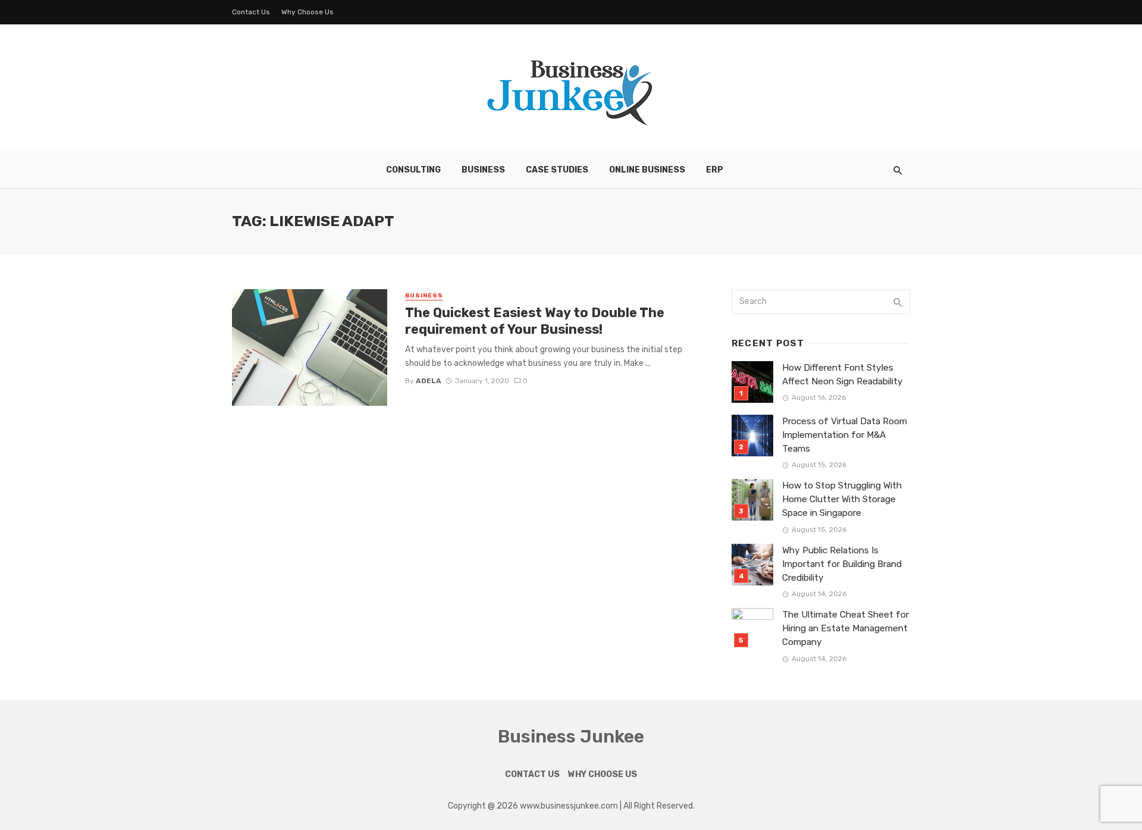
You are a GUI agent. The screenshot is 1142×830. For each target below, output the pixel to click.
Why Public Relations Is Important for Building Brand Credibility (842, 564)
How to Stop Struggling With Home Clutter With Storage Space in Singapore (842, 499)
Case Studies (557, 170)
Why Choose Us (307, 12)
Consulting (413, 170)
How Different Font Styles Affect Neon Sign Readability (842, 374)
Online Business (647, 170)
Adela (428, 381)
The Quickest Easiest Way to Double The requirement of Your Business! (534, 321)
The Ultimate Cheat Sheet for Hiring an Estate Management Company (845, 628)
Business (483, 170)
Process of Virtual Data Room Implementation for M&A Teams (844, 435)
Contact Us (251, 12)
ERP (714, 170)
